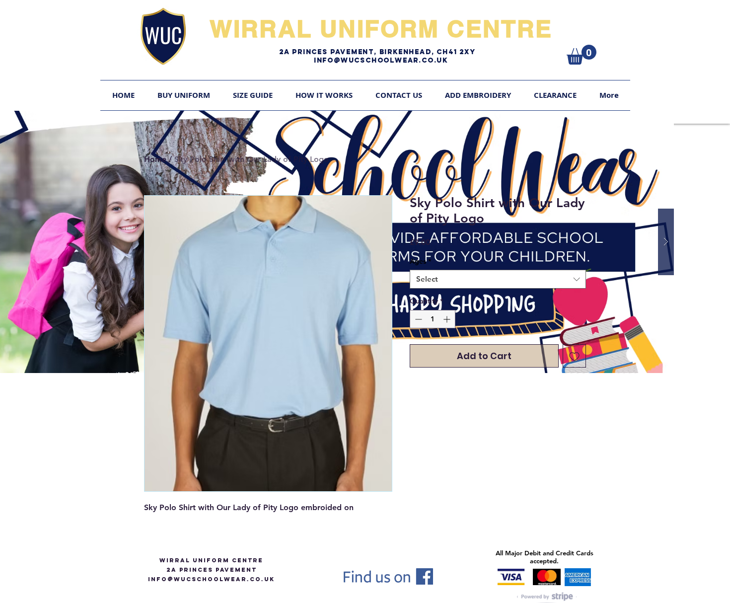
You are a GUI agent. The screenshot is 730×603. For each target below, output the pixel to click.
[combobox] (498, 279)
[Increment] (447, 319)
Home (155, 159)
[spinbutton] (432, 319)
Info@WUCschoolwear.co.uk (381, 60)
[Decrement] (417, 319)
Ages (420, 261)
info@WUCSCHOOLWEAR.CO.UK (211, 579)
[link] (581, 55)
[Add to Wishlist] (574, 356)
